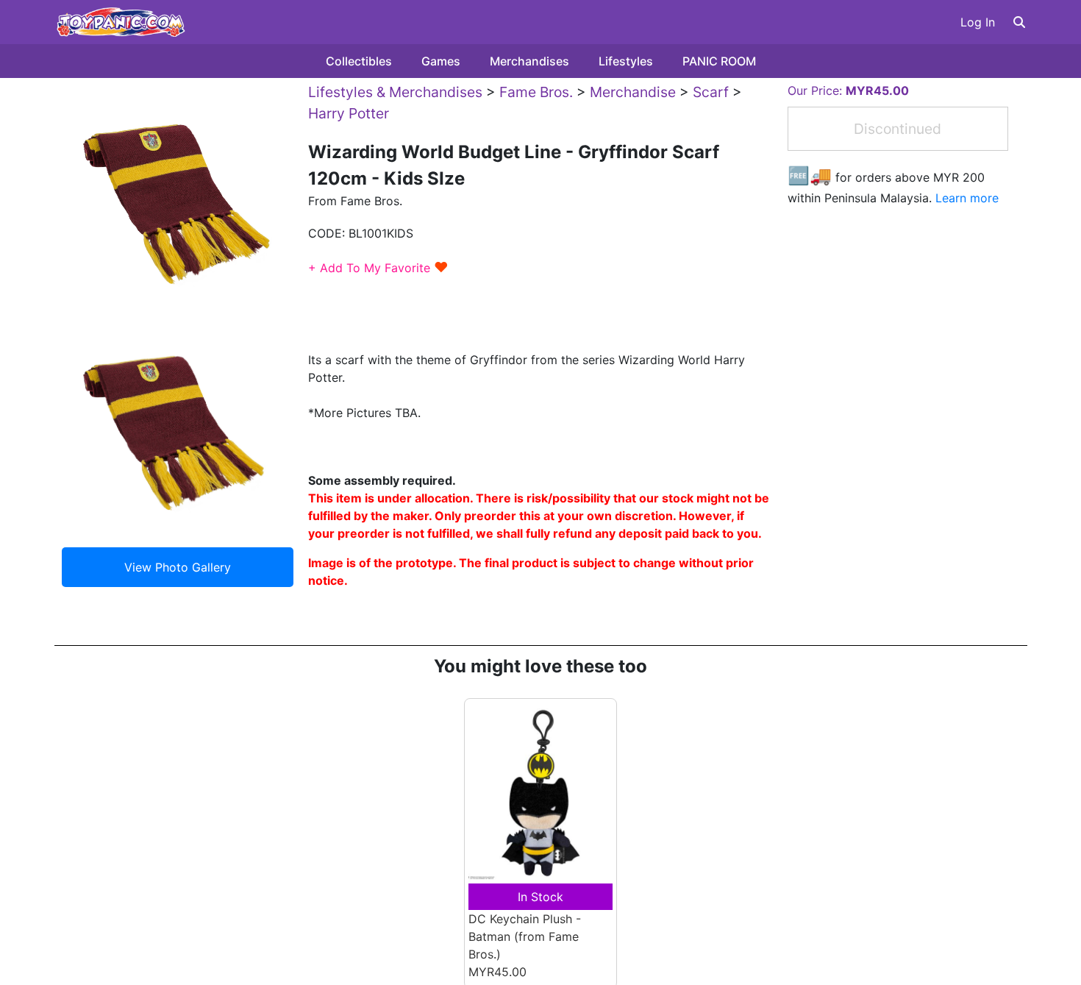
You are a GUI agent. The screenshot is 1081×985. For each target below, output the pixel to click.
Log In (977, 22)
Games (440, 61)
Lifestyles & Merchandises (395, 92)
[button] (1019, 22)
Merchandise (633, 92)
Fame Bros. (536, 92)
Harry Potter (348, 113)
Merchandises (529, 61)
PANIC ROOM (719, 61)
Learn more (967, 198)
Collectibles (359, 61)
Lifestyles (626, 61)
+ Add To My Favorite (378, 267)
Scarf (711, 92)
